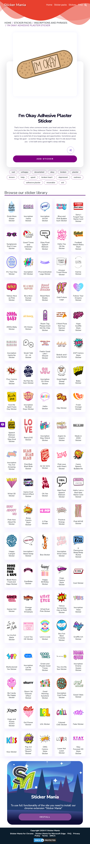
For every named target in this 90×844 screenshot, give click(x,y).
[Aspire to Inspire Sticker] (61, 425)
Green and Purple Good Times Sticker (45, 667)
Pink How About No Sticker (12, 522)
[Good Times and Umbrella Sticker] (28, 234)
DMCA (52, 835)
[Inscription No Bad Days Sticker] (28, 396)
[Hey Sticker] (61, 397)
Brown (12, 177)
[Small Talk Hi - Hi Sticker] (28, 343)
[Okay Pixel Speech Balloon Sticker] (45, 234)
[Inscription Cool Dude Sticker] (61, 683)
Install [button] (45, 817)
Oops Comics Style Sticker (62, 581)
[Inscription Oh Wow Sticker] (45, 370)
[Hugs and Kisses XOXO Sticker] (11, 710)
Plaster (75, 172)
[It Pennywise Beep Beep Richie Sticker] (78, 539)
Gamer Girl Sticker (11, 610)
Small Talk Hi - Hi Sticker (28, 355)
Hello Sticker (45, 407)
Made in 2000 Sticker (78, 438)
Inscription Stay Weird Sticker (45, 438)
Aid (62, 182)
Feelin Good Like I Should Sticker (45, 354)
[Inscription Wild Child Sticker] (61, 541)
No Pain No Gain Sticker (28, 382)
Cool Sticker (78, 583)
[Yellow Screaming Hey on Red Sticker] (61, 597)
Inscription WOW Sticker (45, 218)
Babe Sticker (78, 382)
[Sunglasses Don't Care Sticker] (11, 234)
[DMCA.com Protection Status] (45, 842)
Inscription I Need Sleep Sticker (28, 553)
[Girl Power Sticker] (28, 712)
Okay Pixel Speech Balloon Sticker (45, 245)
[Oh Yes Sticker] (45, 483)
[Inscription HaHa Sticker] (28, 207)
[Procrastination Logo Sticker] (45, 262)
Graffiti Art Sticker (78, 638)
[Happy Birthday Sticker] (45, 570)
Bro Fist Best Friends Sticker (61, 637)
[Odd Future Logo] (61, 288)
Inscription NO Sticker (28, 273)
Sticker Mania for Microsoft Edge (50, 833)
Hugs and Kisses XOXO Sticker (12, 722)
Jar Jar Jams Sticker (45, 467)
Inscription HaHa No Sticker (11, 355)
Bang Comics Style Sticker (28, 521)
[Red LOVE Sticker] (28, 426)
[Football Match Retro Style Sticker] (78, 234)
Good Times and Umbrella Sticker (28, 245)
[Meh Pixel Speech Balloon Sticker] (61, 482)
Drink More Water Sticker (11, 218)
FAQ (69, 833)
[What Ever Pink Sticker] (45, 598)
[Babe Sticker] (78, 371)
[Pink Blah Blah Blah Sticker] (28, 454)
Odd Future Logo (62, 298)
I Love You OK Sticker (28, 638)
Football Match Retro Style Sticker (78, 245)
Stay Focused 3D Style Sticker (78, 750)
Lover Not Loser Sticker (62, 751)
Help (22, 177)
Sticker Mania (15, 4)
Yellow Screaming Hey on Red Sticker (62, 609)
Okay (52, 172)
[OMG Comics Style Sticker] (45, 738)
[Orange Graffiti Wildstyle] (28, 598)
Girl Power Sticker (28, 723)
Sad (13, 172)
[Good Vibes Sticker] (78, 684)
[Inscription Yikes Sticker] (78, 598)
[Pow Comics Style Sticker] (11, 370)
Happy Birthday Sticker (45, 582)
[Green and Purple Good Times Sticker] (45, 655)
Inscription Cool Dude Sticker (61, 695)
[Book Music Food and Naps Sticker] (11, 570)
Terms (45, 835)
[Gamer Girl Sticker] (11, 598)
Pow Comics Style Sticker (11, 381)
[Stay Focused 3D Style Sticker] (78, 738)
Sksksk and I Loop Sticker (61, 356)
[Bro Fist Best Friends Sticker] (61, 625)
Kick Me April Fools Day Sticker (12, 407)
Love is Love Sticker (45, 638)
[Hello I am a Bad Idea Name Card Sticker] (78, 482)
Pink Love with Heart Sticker (61, 466)
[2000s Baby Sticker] (11, 316)
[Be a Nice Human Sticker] (28, 287)
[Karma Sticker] (78, 262)
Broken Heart (46, 177)
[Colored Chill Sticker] (61, 712)
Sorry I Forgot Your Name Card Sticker (78, 218)
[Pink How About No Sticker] (11, 510)
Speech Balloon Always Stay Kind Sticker (12, 437)
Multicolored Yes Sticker (11, 668)
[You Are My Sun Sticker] (61, 656)
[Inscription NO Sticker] (28, 262)
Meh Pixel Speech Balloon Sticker (61, 493)
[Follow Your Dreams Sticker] (78, 287)
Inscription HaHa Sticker (28, 218)
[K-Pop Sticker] (45, 510)
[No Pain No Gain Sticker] (28, 371)
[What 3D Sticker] (11, 483)
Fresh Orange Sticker (78, 407)
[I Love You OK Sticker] (28, 626)
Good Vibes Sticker (78, 696)
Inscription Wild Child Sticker (61, 553)
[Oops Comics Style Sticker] (61, 569)
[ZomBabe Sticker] (28, 571)
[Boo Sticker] (45, 542)
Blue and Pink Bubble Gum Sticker (61, 218)
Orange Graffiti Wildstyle (28, 609)
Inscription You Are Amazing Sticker (11, 466)
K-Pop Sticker (45, 522)
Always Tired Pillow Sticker (61, 272)
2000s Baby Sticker (11, 328)
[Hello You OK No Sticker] (61, 234)
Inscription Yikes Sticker (78, 609)
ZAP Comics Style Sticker (78, 355)
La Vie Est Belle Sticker (11, 637)
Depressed (63, 177)
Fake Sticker (78, 724)
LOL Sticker (45, 724)
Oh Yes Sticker (45, 495)
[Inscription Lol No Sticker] (28, 655)
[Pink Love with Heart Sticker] (61, 454)
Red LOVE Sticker (28, 439)
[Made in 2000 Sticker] (78, 425)
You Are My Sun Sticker (62, 668)
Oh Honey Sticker (28, 328)
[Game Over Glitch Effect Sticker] (28, 482)
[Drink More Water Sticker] (11, 207)
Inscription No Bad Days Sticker (28, 407)
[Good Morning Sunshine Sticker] (45, 683)
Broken (63, 172)
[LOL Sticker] (45, 712)
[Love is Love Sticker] (45, 626)
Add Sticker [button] (45, 159)
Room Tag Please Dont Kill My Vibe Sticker (45, 327)
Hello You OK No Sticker (62, 246)
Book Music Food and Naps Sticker (11, 582)
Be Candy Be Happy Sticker (12, 695)
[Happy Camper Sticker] (11, 541)
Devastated (39, 172)
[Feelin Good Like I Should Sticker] (45, 343)
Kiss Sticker (12, 752)
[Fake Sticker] (78, 712)
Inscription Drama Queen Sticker (78, 667)
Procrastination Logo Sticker (45, 273)
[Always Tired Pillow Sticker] (61, 261)
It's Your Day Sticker (11, 273)
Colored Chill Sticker (61, 723)
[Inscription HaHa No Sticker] (11, 343)
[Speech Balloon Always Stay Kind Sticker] (11, 424)
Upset (33, 177)
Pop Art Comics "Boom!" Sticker (28, 750)
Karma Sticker (78, 273)
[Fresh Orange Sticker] (78, 396)
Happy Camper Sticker (11, 553)
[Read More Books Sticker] (45, 287)
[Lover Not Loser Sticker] (61, 739)
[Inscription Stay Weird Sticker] (45, 425)
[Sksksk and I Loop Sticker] (61, 344)
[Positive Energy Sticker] (61, 510)
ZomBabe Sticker (28, 582)
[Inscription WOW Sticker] (45, 207)
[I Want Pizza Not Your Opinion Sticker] (61, 315)
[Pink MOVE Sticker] (78, 510)
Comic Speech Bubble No (78, 466)
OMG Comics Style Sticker (45, 750)
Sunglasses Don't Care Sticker (12, 246)
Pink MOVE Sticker (78, 522)
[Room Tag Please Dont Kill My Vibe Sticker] (45, 315)
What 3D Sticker (12, 495)
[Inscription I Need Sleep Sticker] (28, 541)
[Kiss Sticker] (11, 740)
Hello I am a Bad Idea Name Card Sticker (78, 493)
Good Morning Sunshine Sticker (45, 694)
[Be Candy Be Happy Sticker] (11, 683)
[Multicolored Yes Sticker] (11, 656)
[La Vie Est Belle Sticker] (11, 625)
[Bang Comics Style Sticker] (28, 509)
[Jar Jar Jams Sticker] (45, 455)
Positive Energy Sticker (61, 522)
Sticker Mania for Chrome (22, 833)
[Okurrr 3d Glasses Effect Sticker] (28, 683)
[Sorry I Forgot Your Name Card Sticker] (78, 206)
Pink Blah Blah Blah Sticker (28, 466)
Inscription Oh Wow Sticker (45, 381)
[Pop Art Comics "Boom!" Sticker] (28, 738)
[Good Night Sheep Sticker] (61, 370)
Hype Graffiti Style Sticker (78, 327)
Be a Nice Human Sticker (28, 298)
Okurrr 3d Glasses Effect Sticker (28, 694)
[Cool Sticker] (78, 571)
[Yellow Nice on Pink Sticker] (11, 287)
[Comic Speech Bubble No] (78, 454)
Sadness (77, 177)
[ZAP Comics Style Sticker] (78, 343)
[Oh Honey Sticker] (28, 316)
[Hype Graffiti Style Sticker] (78, 315)
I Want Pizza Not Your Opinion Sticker (61, 327)
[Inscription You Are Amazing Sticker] (11, 454)
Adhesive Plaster (33, 182)
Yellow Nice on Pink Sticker (12, 298)
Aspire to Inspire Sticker (62, 438)
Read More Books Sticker (45, 298)
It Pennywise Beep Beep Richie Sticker (78, 552)
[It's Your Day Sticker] (11, 262)
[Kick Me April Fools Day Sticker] (11, 396)
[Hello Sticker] (45, 397)
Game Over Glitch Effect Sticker (28, 494)
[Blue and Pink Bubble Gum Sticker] (61, 207)
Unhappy (24, 172)
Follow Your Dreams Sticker (78, 298)
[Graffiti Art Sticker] (78, 626)
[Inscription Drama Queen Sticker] (78, 655)
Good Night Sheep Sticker (62, 381)
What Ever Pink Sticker (45, 610)
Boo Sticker (45, 555)
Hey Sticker (62, 408)
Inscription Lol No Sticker (28, 667)
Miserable (51, 182)
